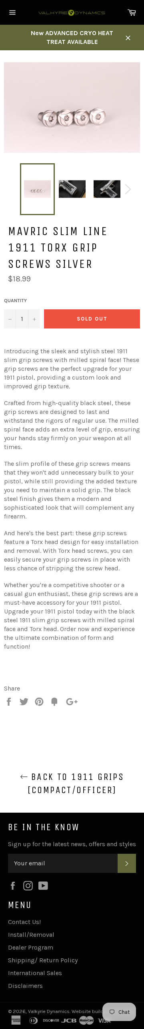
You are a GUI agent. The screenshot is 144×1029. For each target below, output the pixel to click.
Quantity (15, 300)
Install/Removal (31, 934)
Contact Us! (24, 922)
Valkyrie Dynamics (49, 1011)
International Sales (35, 973)
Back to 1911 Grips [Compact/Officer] (76, 783)
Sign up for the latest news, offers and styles (72, 844)
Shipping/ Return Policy (43, 960)
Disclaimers (25, 985)
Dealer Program (30, 947)
